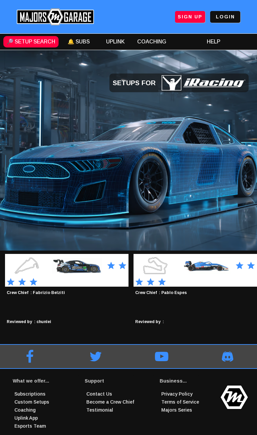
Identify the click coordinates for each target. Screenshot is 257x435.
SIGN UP (190, 16)
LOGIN (225, 16)
